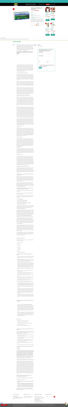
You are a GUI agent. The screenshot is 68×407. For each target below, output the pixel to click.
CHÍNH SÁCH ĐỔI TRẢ (37, 399)
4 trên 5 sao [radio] (40, 54)
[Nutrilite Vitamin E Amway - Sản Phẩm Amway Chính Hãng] (53, 25)
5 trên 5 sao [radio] (46, 54)
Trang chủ (32, 7)
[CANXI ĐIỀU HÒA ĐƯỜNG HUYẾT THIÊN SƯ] (53, 9)
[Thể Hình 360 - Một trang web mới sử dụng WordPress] (18, 4)
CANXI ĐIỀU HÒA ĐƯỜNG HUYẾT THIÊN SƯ (53, 13)
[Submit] (35, 4)
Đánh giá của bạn (41, 55)
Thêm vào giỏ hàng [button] (47, 20)
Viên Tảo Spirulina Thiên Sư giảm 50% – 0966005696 (47, 14)
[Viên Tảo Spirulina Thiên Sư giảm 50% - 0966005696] (47, 10)
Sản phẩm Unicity (37, 7)
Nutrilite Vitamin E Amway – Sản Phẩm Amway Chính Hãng (52, 29)
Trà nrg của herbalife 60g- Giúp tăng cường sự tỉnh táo (47, 29)
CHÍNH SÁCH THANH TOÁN (38, 400)
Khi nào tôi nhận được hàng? (38, 396)
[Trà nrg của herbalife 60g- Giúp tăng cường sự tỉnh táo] (47, 25)
